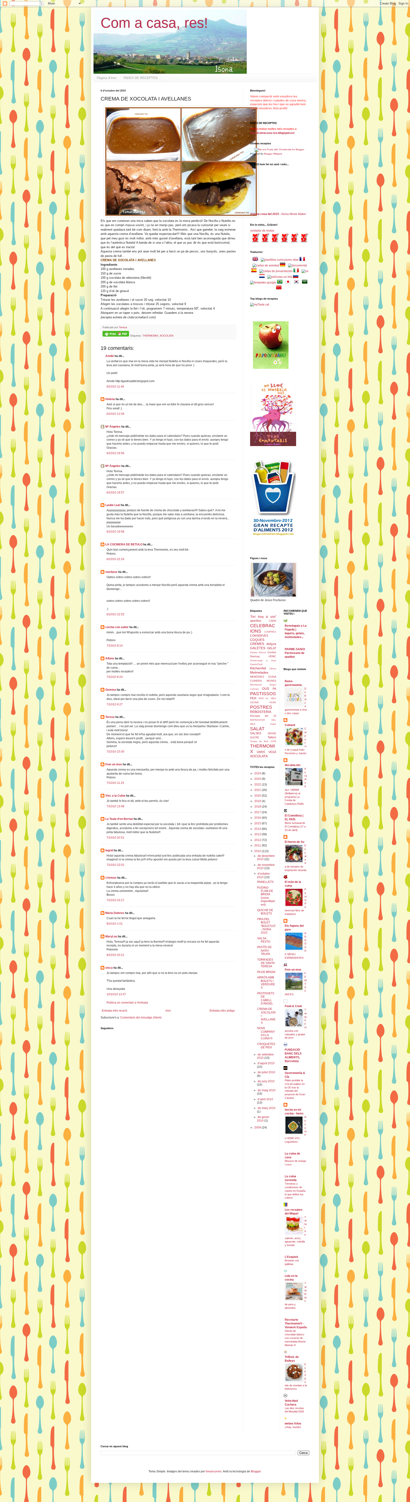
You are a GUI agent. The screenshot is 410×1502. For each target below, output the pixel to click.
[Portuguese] (280, 282)
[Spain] (255, 271)
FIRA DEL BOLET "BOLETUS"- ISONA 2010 (266, 926)
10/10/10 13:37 (116, 994)
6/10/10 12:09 (115, 413)
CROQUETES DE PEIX (266, 1045)
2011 (258, 845)
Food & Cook (293, 1006)
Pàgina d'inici (106, 78)
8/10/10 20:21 (115, 955)
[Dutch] (263, 276)
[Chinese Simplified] (280, 288)
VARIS (261, 752)
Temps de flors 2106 (263, 741)
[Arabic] (305, 282)
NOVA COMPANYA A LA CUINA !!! (266, 1033)
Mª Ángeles (113, 426)
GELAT (271, 648)
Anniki (109, 356)
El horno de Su (294, 842)
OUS (265, 688)
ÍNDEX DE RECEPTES (141, 78)
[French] (303, 259)
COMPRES (270, 631)
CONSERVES (259, 635)
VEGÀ (272, 752)
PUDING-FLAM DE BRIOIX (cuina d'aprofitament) (266, 896)
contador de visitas (262, 230)
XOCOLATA (166, 335)
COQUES (257, 640)
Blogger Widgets (273, 153)
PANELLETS (265, 882)
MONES (271, 680)
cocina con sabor (117, 627)
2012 (258, 840)
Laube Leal (112, 505)
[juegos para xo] (305, 271)
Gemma (110, 689)
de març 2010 (266, 1108)
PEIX (253, 698)
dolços (271, 644)
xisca (109, 967)
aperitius (255, 620)
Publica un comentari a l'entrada (127, 1002)
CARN (272, 620)
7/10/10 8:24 (115, 677)
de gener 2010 (263, 1118)
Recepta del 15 (263, 715)
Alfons (109, 658)
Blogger (256, 1471)
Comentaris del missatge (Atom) (141, 1017)
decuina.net (292, 765)
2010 (258, 851)
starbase (111, 572)
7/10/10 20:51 (115, 837)
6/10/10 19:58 (115, 531)
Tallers (272, 737)
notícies (254, 689)
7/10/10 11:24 (115, 783)
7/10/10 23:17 (115, 900)
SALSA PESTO (263, 940)
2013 (258, 834)
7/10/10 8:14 (115, 645)
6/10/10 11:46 (115, 386)
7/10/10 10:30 (115, 751)
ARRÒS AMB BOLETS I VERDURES (266, 982)
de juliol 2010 (266, 1072)
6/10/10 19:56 (115, 453)
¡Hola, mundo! (293, 1427)
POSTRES (261, 707)
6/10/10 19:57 (115, 492)
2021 (258, 790)
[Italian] (297, 271)
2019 (258, 801)
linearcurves (214, 1471)
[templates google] (263, 282)
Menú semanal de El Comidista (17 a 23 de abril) (295, 826)
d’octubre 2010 (263, 875)
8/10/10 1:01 (115, 923)
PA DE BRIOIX (266, 972)
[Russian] (296, 276)
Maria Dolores (114, 913)
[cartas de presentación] (276, 271)
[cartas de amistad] (265, 265)
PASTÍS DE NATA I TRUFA (264, 950)
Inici (168, 1010)
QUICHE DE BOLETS (265, 912)
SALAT (257, 728)
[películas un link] (279, 276)
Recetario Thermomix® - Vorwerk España (296, 1323)
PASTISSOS (263, 693)
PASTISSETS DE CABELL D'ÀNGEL (265, 998)
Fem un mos (113, 764)
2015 (258, 823)
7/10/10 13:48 (115, 806)
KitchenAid (258, 668)
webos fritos (293, 1423)
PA (274, 688)
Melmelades (259, 672)
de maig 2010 (266, 1090)
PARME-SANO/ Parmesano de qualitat (295, 653)
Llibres (272, 668)
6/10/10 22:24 (115, 559)
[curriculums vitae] (280, 259)
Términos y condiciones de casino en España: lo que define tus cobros (295, 1190)
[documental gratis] (297, 265)
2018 (258, 806)
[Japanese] (289, 282)
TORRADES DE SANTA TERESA (266, 963)
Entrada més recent (114, 1010)
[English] (256, 259)
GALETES (257, 648)
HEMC (272, 656)
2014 (258, 829)
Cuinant (290, 725)
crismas (110, 877)
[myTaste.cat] (259, 304)
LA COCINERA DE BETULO (123, 544)
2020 (258, 795)
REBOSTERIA (260, 712)
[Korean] (297, 282)
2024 (258, 773)
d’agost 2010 (266, 1063)
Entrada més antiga (222, 1010)
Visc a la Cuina (115, 795)
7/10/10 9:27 (115, 704)
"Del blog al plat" (263, 616)
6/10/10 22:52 (115, 614)
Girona (262, 652)
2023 (258, 779)
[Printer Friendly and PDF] (115, 334)
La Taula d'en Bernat (119, 819)
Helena (110, 399)
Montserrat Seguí (263, 684)
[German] (283, 265)
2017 (258, 812)
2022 (258, 784)
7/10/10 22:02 (115, 865)
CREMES (257, 644)
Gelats (253, 652)
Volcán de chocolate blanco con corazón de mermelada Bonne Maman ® (295, 1337)
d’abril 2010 (265, 1099)
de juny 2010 (266, 1081)
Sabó (273, 724)
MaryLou (111, 936)
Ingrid (109, 850)
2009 (258, 1127)
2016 (258, 817)
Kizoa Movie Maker (293, 214)
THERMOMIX (150, 335)
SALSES (255, 733)
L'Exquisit (291, 1257)
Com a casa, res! (154, 23)
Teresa (110, 717)
